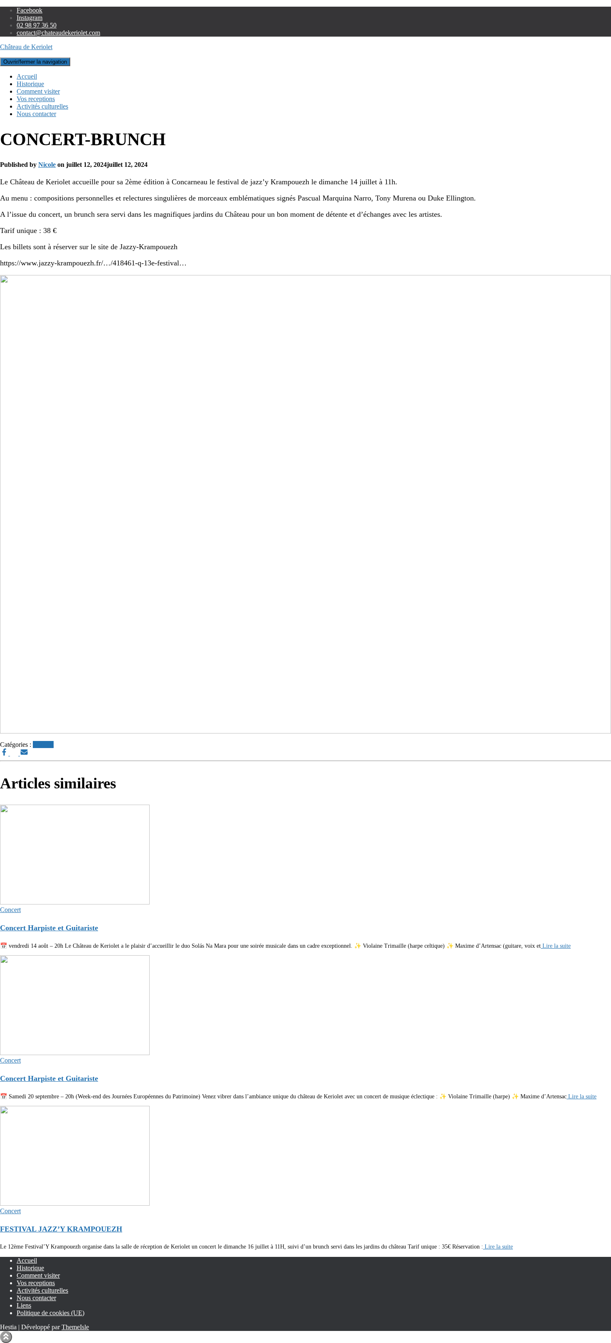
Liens (24, 1305)
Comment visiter (38, 91)
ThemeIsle (75, 1327)
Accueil (27, 76)
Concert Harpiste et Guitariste (49, 928)
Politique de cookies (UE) (50, 1312)
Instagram (29, 17)
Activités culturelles (42, 106)
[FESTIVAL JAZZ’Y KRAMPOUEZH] (75, 1203)
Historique (30, 83)
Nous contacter (36, 113)
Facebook (29, 10)
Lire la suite (556, 946)
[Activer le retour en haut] (6, 1337)
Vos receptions (36, 98)
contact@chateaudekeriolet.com (58, 32)
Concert (43, 744)
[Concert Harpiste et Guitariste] (75, 902)
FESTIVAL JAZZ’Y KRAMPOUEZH (61, 1229)
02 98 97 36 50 (37, 25)
